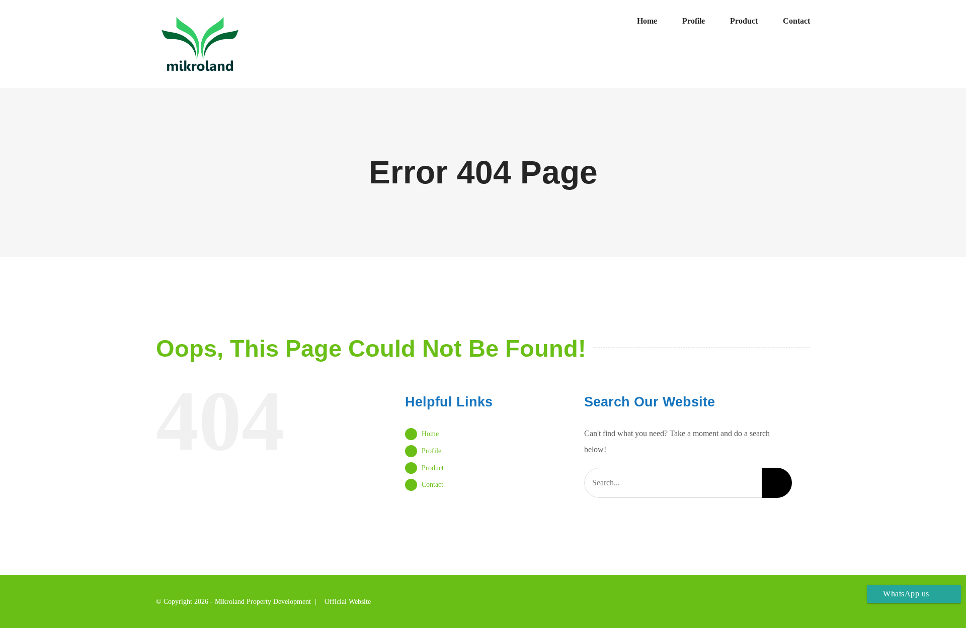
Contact (432, 484)
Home (430, 434)
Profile (431, 451)
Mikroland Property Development (263, 601)
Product (433, 468)
